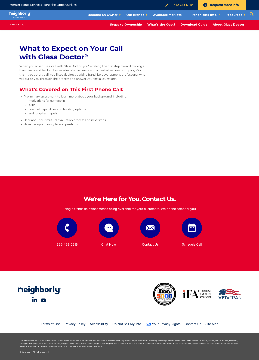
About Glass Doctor (228, 24)
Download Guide (194, 24)
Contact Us (193, 324)
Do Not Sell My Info (126, 324)
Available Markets (167, 15)
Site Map (211, 324)
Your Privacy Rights (166, 324)
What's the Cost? (161, 24)
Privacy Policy (75, 324)
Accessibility (99, 324)
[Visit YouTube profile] (43, 299)
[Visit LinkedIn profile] (34, 299)
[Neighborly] (19, 14)
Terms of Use (50, 324)
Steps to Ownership (126, 24)
